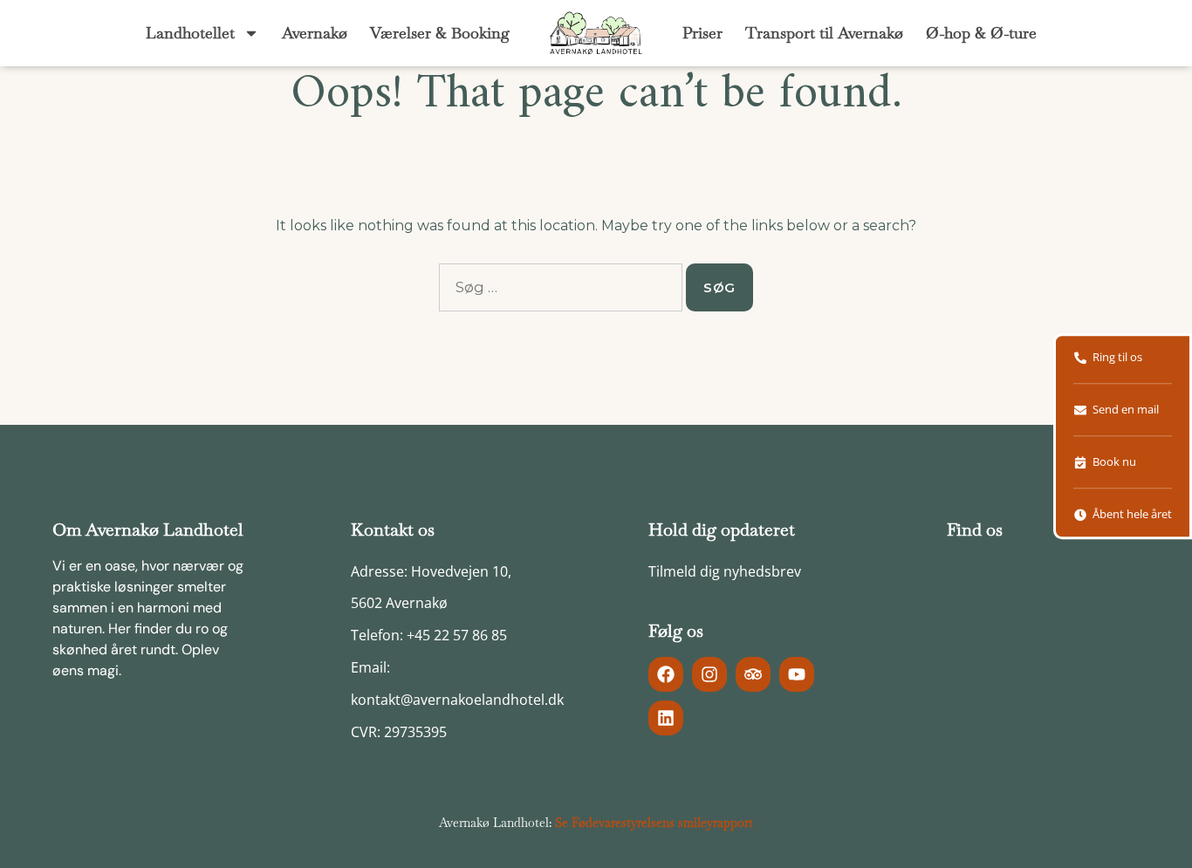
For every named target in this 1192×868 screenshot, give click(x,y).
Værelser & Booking (440, 33)
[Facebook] (665, 674)
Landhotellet (190, 33)
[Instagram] (709, 674)
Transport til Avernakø (824, 33)
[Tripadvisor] (753, 674)
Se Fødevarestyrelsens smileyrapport (654, 822)
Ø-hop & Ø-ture (981, 33)
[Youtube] (796, 674)
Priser (702, 33)
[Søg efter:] (560, 287)
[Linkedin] (665, 718)
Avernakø (314, 33)
